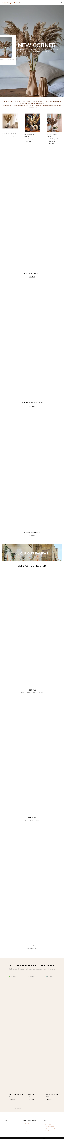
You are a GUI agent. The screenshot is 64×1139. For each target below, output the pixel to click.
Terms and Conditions (27, 1125)
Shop (3, 1125)
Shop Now (32, 276)
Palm (10, 1096)
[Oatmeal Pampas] (9, 121)
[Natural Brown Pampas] (54, 123)
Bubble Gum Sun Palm (16, 1094)
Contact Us (4, 1129)
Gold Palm (31, 1094)
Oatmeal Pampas (7, 131)
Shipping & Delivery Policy (29, 1131)
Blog (3, 1127)
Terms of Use (25, 1127)
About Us (4, 1123)
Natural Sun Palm (52, 1094)
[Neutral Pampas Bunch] (32, 123)
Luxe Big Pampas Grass (9, 133)
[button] (31, 147)
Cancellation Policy (27, 1129)
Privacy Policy (26, 1123)
